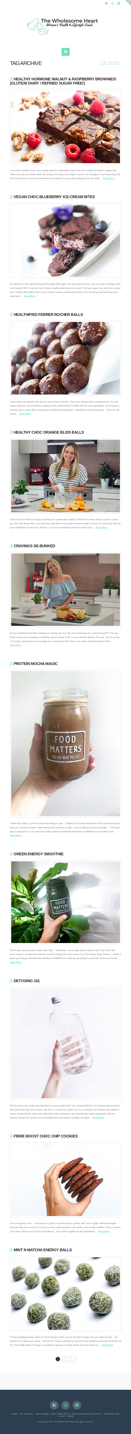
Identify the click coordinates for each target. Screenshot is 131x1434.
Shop (62, 1416)
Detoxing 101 (27, 981)
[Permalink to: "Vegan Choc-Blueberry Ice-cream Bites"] (65, 240)
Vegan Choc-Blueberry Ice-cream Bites (54, 197)
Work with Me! (112, 1414)
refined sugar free (110, 64)
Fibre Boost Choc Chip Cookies (46, 1136)
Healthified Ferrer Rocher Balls (48, 314)
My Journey (26, 1414)
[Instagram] (112, 3)
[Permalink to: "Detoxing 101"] (65, 1043)
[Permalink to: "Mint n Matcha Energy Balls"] (65, 1293)
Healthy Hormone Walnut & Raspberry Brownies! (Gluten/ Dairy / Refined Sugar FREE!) (63, 81)
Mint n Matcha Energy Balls (43, 1250)
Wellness (113, 62)
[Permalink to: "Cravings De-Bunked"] (65, 589)
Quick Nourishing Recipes (86, 1414)
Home (14, 1414)
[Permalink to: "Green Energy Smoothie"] (65, 902)
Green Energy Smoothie (39, 854)
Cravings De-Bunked (34, 546)
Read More (109, 178)
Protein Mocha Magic (36, 663)
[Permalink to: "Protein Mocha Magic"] (65, 743)
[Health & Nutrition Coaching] (65, 26)
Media (71, 1416)
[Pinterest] (118, 3)
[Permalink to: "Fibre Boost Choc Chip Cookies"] (65, 1180)
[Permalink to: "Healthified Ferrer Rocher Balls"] (65, 358)
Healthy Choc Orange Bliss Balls (49, 432)
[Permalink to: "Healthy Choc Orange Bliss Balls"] (65, 476)
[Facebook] (106, 3)
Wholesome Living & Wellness (52, 1414)
